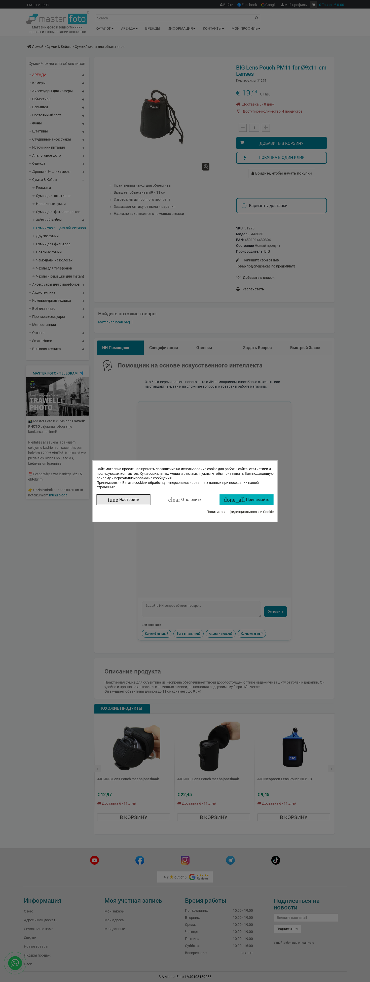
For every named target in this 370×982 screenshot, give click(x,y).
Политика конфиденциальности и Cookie (240, 512)
